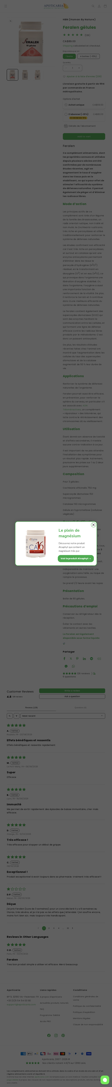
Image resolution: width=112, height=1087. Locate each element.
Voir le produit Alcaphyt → (76, 558)
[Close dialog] (93, 524)
